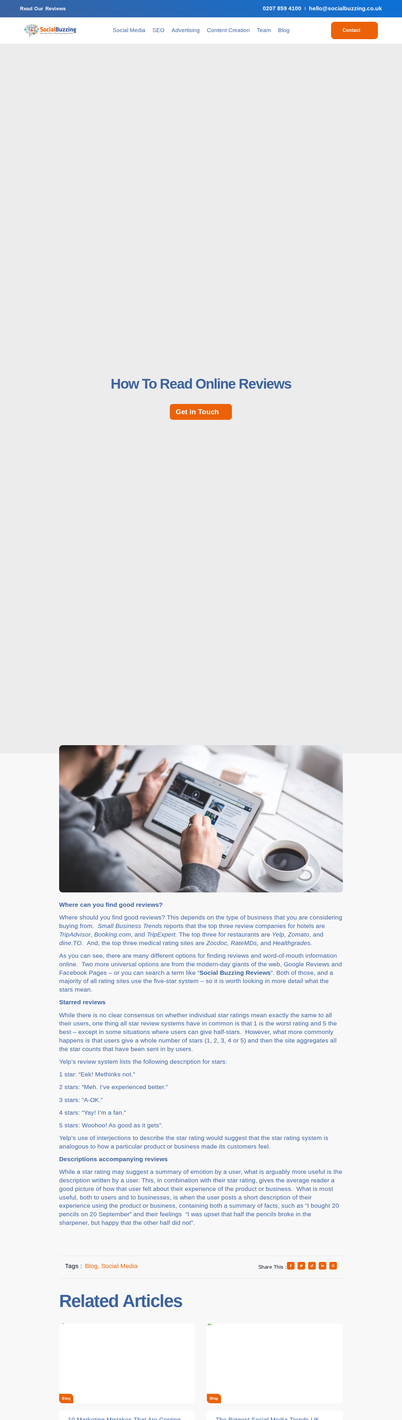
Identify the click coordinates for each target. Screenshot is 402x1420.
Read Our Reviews (43, 8)
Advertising (186, 30)
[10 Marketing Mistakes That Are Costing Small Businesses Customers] (127, 1363)
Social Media (129, 30)
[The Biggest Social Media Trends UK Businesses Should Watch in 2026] (275, 1363)
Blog (284, 30)
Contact (351, 30)
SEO (158, 30)
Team (264, 30)
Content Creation (228, 30)
